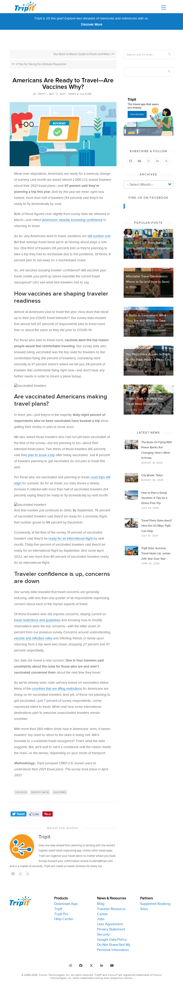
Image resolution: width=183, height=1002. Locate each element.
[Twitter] (18, 814)
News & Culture (80, 94)
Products (61, 898)
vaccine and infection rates (33, 638)
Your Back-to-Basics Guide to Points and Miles (81, 54)
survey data (40, 792)
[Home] (27, 7)
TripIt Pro (61, 914)
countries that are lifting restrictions (57, 688)
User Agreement (110, 924)
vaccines (59, 792)
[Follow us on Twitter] (166, 161)
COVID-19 (21, 792)
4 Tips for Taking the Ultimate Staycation (41, 64)
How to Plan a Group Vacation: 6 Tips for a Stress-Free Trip (154, 498)
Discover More (91, 24)
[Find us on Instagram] (70, 965)
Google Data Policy (112, 940)
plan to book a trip (41, 455)
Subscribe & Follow (148, 151)
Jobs (100, 919)
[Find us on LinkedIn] (157, 161)
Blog (100, 904)
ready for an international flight (70, 538)
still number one (98, 236)
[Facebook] (34, 814)
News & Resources (111, 898)
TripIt (42, 94)
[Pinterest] (48, 814)
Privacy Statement (111, 929)
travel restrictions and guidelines (37, 620)
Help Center (63, 919)
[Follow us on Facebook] (13, 874)
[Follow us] (27, 874)
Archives (148, 174)
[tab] (72, 924)
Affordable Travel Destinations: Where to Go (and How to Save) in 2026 (147, 282)
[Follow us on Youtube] (139, 161)
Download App (65, 904)
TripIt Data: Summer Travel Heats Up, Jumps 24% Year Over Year (156, 553)
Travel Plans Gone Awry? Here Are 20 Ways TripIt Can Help (156, 526)
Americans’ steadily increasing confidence (72, 220)
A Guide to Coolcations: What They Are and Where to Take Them (146, 321)
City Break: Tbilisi (152, 475)
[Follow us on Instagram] (20, 874)
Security (103, 934)
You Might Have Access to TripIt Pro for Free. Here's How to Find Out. (148, 360)
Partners (146, 898)
